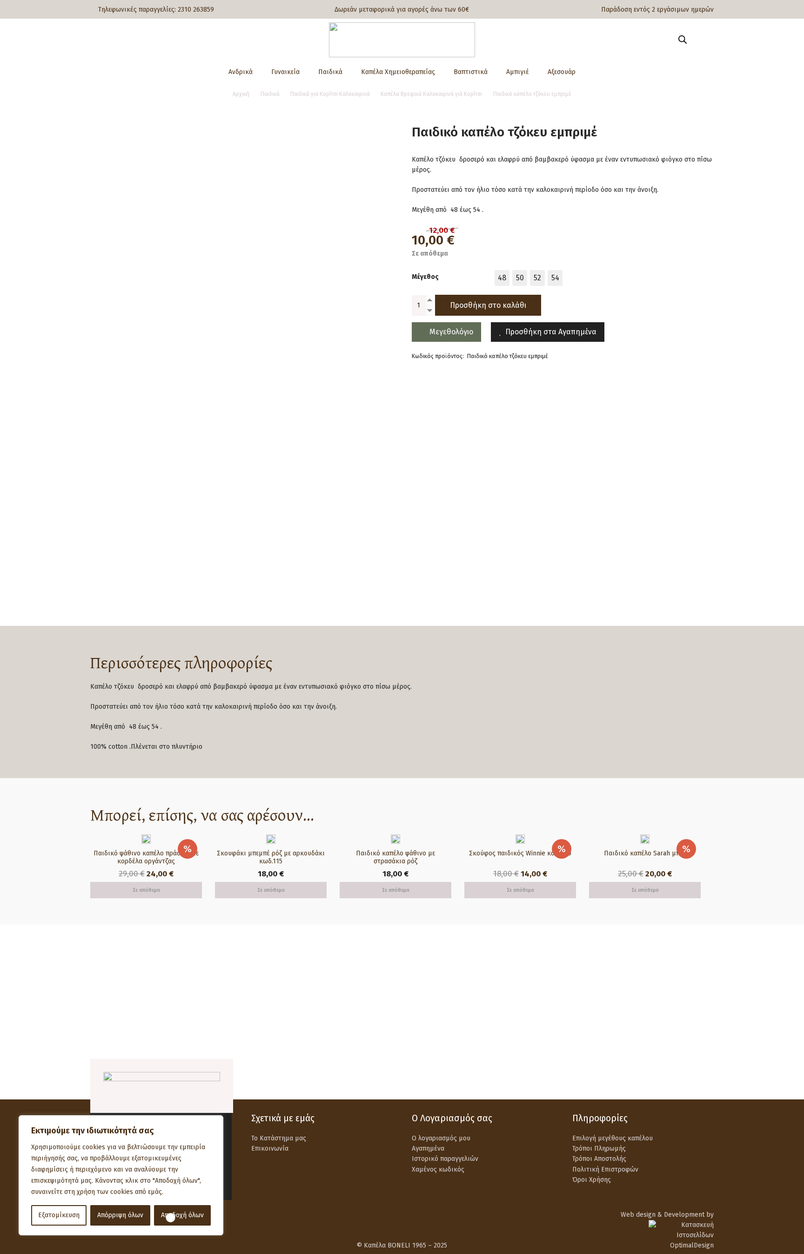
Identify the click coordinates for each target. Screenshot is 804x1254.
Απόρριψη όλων (120, 1215)
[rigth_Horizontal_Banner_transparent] (402, 1036)
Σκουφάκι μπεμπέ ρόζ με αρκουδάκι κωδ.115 (271, 857)
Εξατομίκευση (59, 1215)
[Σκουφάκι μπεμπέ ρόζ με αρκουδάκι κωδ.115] (270, 839)
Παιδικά (270, 94)
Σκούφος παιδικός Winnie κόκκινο (520, 853)
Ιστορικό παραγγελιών (445, 1159)
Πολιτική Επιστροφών (605, 1169)
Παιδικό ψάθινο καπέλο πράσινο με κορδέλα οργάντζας (146, 857)
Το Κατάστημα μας (278, 1138)
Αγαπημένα (428, 1148)
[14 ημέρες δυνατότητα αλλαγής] (594, 992)
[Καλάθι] (700, 40)
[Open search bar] (682, 39)
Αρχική (241, 94)
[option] (502, 277)
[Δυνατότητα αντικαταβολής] (433, 992)
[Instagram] (708, 1079)
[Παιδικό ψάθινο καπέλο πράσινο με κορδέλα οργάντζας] (146, 839)
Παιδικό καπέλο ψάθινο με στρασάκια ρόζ (395, 857)
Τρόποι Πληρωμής (599, 1148)
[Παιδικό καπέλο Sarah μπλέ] (645, 839)
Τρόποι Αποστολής (599, 1159)
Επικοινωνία (269, 1148)
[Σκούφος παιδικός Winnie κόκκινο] (520, 839)
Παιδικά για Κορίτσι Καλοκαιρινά (330, 94)
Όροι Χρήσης (591, 1180)
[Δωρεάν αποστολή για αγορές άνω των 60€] (112, 992)
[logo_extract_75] (402, 39)
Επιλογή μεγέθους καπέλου (612, 1138)
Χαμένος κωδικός (438, 1169)
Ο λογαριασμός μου (441, 1138)
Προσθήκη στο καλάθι (488, 305)
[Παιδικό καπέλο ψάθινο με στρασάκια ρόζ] (395, 839)
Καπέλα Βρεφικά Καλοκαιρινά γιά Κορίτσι (431, 94)
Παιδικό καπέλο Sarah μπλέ (645, 853)
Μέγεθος (425, 276)
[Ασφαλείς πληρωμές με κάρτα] (273, 992)
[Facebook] (684, 1078)
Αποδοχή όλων (182, 1215)
